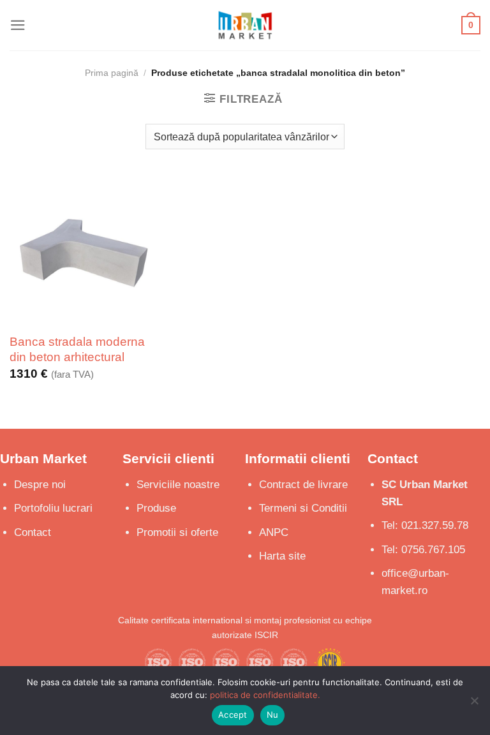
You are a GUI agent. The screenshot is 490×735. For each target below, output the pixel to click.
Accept (233, 714)
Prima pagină (111, 73)
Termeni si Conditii (303, 508)
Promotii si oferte (177, 532)
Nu (273, 714)
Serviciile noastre (178, 485)
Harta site (282, 556)
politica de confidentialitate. (265, 695)
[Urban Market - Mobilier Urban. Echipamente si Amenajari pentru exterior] (245, 25)
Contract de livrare (303, 485)
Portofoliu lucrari (53, 508)
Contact (32, 532)
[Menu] (18, 25)
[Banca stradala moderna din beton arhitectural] (84, 249)
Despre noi (40, 485)
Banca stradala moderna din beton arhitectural (77, 349)
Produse (156, 508)
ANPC (273, 532)
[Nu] (474, 704)
